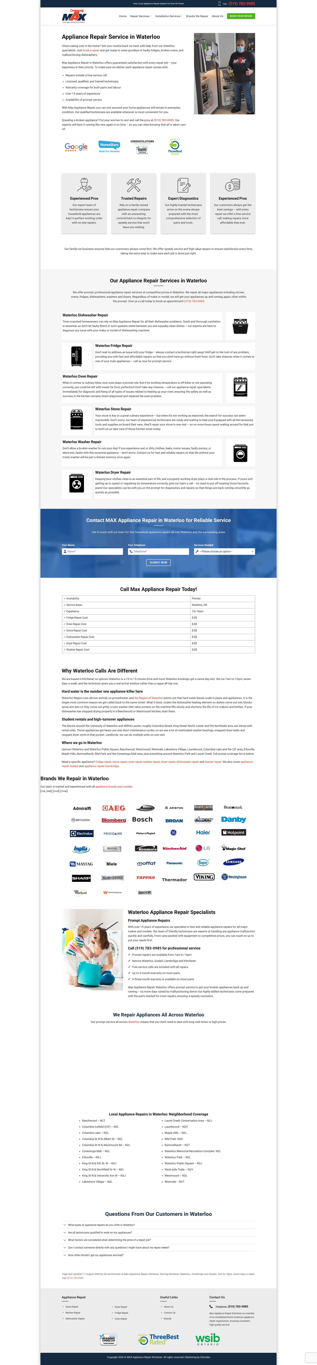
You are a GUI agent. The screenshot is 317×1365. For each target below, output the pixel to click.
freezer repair (213, 761)
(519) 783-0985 (241, 3)
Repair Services (139, 16)
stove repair (119, 761)
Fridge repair (103, 761)
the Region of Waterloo (148, 698)
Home (123, 16)
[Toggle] (65, 1225)
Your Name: (68, 545)
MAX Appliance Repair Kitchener (144, 1357)
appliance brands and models (113, 786)
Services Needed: (203, 545)
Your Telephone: (137, 545)
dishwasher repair (187, 761)
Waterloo (134, 1022)
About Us (217, 16)
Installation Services (167, 16)
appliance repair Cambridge (101, 766)
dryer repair (168, 761)
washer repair (151, 761)
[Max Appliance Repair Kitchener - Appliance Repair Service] (74, 16)
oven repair (135, 761)
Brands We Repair (197, 16)
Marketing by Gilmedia (197, 1357)
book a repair (91, 50)
